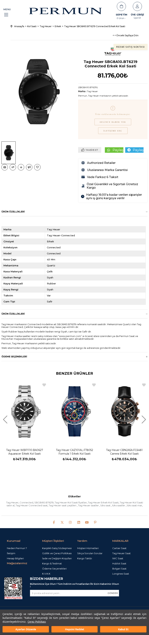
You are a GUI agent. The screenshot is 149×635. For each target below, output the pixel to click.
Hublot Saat (119, 563)
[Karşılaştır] (13, 167)
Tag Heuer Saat (121, 553)
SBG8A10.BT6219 (44, 502)
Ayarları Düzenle (25, 629)
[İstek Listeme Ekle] (4, 167)
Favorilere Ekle (44, 385)
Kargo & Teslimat (52, 563)
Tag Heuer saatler (88, 505)
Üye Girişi (137, 14)
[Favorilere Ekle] (37, 167)
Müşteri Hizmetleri (88, 548)
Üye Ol (137, 17)
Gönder (113, 593)
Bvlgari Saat (119, 568)
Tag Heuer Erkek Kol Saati (103, 502)
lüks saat (105, 505)
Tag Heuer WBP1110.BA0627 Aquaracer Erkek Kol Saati (24, 451)
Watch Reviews (86, 562)
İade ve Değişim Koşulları (57, 558)
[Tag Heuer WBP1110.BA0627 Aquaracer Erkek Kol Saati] (24, 411)
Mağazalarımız (17, 563)
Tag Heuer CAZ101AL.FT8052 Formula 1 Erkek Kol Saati (74, 451)
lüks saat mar (134, 505)
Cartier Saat (119, 548)
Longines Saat (120, 573)
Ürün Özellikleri (13, 211)
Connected (26, 502)
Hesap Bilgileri (15, 558)
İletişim (11, 553)
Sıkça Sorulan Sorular (89, 553)
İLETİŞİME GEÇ (112, 130)
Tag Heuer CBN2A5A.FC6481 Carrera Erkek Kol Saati (124, 451)
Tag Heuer (12, 502)
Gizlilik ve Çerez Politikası (57, 553)
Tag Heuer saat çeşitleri (63, 505)
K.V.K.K (46, 573)
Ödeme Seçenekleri (14, 356)
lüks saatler (119, 505)
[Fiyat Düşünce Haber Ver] (21, 167)
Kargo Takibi (84, 558)
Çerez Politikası (37, 621)
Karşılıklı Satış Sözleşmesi (57, 548)
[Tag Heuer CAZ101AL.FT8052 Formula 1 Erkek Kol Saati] (74, 411)
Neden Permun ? (17, 548)
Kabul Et (123, 629)
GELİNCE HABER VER (113, 122)
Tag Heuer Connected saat (32, 505)
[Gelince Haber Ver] (29, 167)
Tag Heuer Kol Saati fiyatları (71, 502)
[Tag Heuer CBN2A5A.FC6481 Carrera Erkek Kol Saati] (124, 411)
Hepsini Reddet (74, 629)
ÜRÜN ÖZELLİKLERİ (13, 313)
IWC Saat (117, 558)
